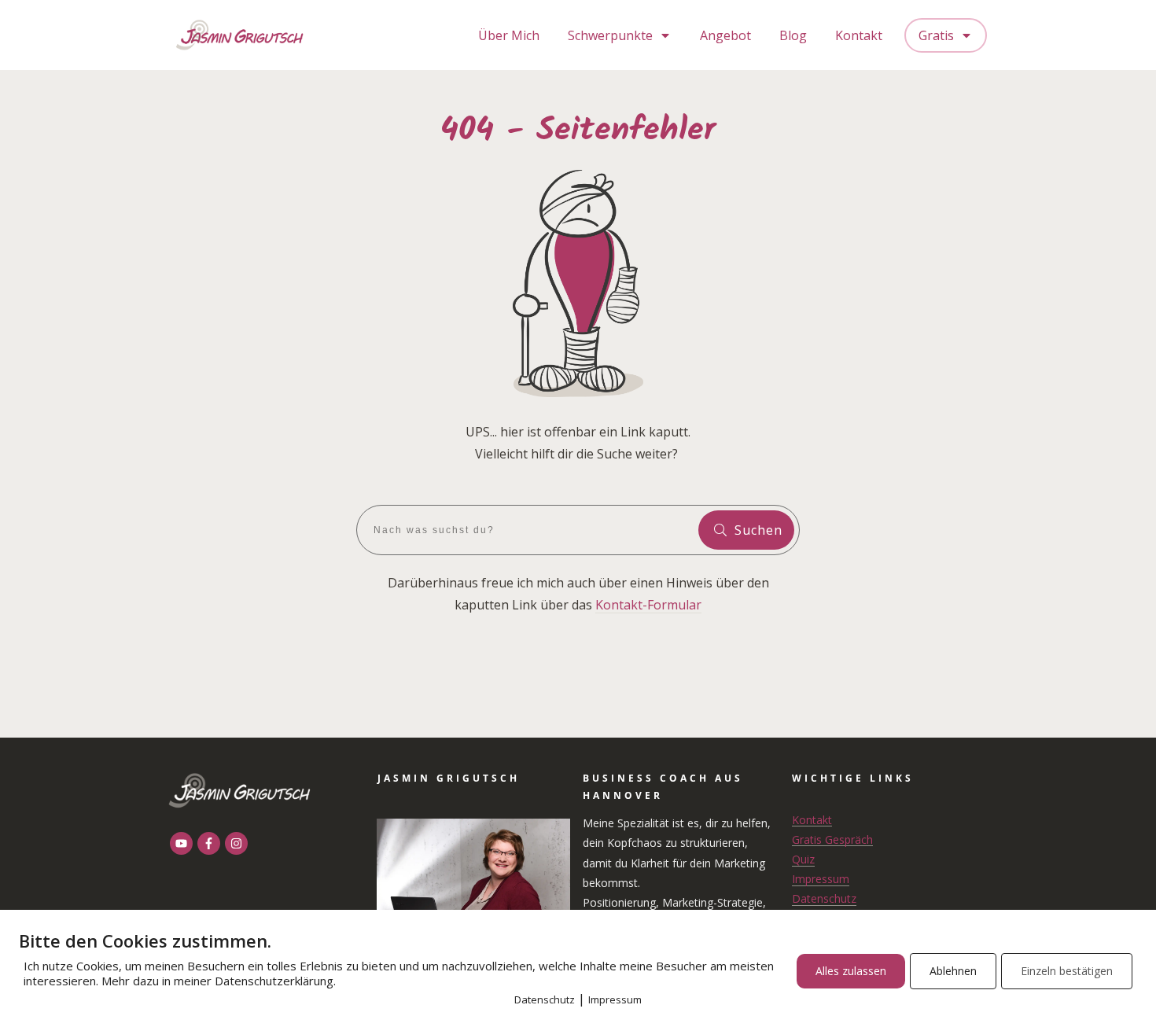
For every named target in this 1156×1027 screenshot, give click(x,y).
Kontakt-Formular (648, 604)
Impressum (820, 878)
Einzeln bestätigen (1067, 970)
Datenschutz (824, 898)
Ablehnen (953, 970)
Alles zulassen (850, 970)
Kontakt (812, 819)
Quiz (803, 859)
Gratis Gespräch (832, 839)
